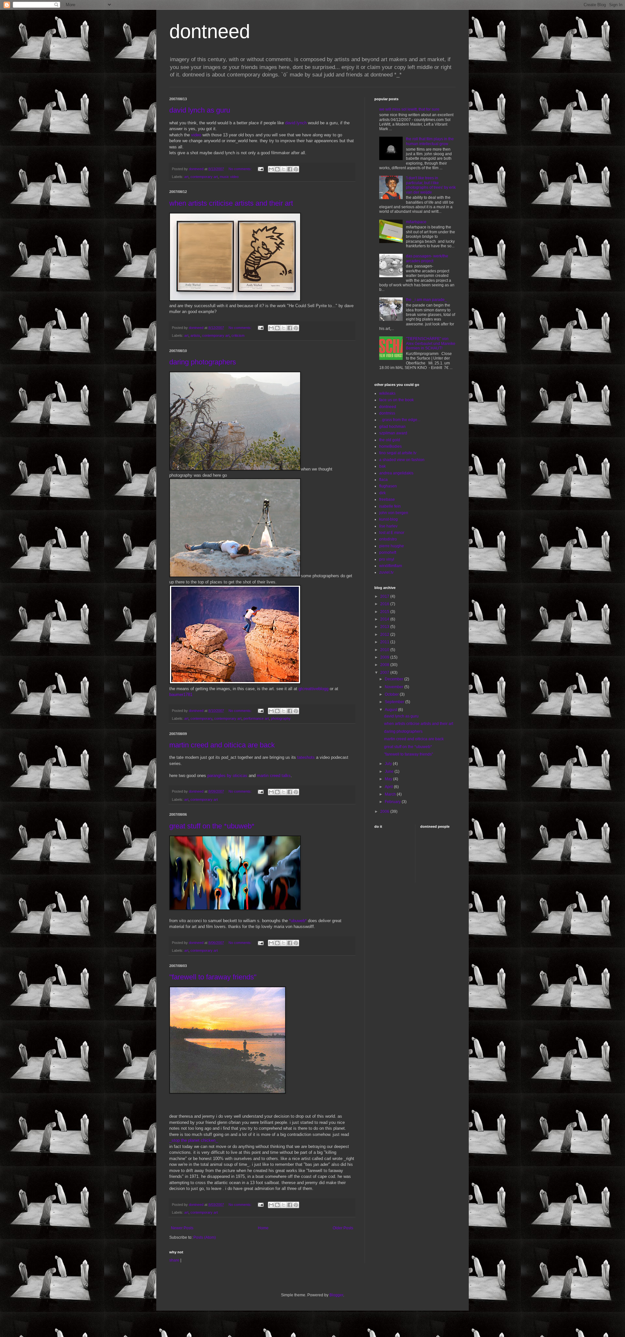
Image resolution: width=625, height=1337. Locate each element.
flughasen (388, 486)
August (391, 709)
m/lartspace (416, 222)
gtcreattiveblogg (314, 688)
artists (195, 335)
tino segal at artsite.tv (397, 453)
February (393, 801)
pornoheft (387, 552)
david (290, 122)
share (174, 1260)
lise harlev (388, 526)
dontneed (209, 31)
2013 (385, 626)
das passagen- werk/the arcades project (427, 258)
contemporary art (204, 177)
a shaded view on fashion (401, 459)
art (186, 177)
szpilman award (393, 433)
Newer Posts (182, 1228)
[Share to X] (283, 169)
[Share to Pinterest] (296, 169)
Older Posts (343, 1228)
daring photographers (202, 362)
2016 (385, 604)
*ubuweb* (298, 920)
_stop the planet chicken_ (193, 1140)
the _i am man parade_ (426, 299)
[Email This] (271, 169)
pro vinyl (386, 559)
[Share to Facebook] (289, 169)
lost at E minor (391, 532)
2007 (385, 672)
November (394, 687)
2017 (385, 596)
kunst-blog (388, 519)
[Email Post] (260, 169)
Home (263, 1228)
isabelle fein (390, 506)
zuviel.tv (386, 572)
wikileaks (387, 393)
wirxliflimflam (390, 566)
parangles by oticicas (227, 775)
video (196, 134)
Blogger (336, 1295)
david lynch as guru (199, 110)
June (390, 771)
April (389, 786)
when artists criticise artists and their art (231, 203)
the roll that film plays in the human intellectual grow (430, 141)
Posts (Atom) (204, 1237)
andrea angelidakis (396, 473)
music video (229, 177)
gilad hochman (392, 426)
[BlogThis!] (277, 169)
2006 (385, 811)
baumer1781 (180, 694)
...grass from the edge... (399, 419)
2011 (385, 642)
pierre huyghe (391, 546)
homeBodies (390, 446)
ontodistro (388, 539)
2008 (385, 664)
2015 (385, 611)
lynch (302, 122)
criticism (237, 335)
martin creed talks (274, 775)
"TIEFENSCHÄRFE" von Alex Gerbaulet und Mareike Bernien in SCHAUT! (430, 343)
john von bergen (393, 513)
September (395, 702)
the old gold (389, 440)
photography (281, 718)
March (391, 794)
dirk (382, 493)
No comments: (241, 169)
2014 (385, 619)
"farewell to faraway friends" (213, 977)
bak (382, 466)
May (389, 779)
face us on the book (396, 400)
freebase (387, 499)
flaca (383, 479)
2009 (385, 657)
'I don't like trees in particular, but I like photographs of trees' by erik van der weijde (431, 185)
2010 (385, 650)
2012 (385, 634)
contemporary (201, 718)
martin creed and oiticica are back (222, 745)
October (392, 694)
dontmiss (387, 413)
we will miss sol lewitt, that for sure (409, 109)
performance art (256, 718)
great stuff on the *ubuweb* (212, 826)
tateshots (306, 757)
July (389, 763)
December (394, 679)
